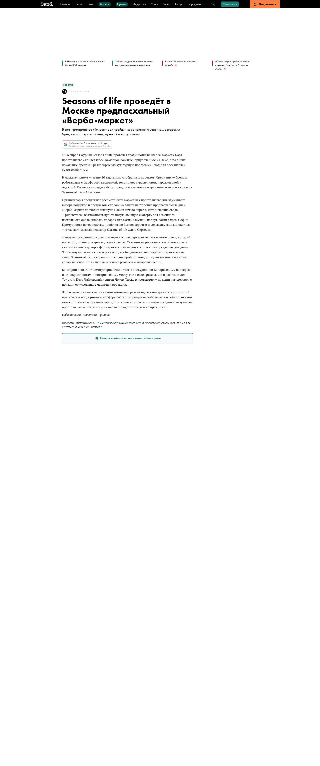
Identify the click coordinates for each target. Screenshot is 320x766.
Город (178, 4)
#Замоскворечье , (130, 323)
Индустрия (139, 4)
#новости (68, 323)
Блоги (79, 4)
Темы (91, 4)
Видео (166, 4)
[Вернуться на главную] (47, 4)
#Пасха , (80, 327)
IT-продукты (194, 4)
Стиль (154, 4)
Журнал (105, 4)
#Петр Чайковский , (88, 323)
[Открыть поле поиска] (213, 4)
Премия (121, 4)
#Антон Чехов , (109, 323)
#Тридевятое (93, 327)
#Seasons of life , (171, 323)
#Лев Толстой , (151, 323)
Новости (65, 4)
